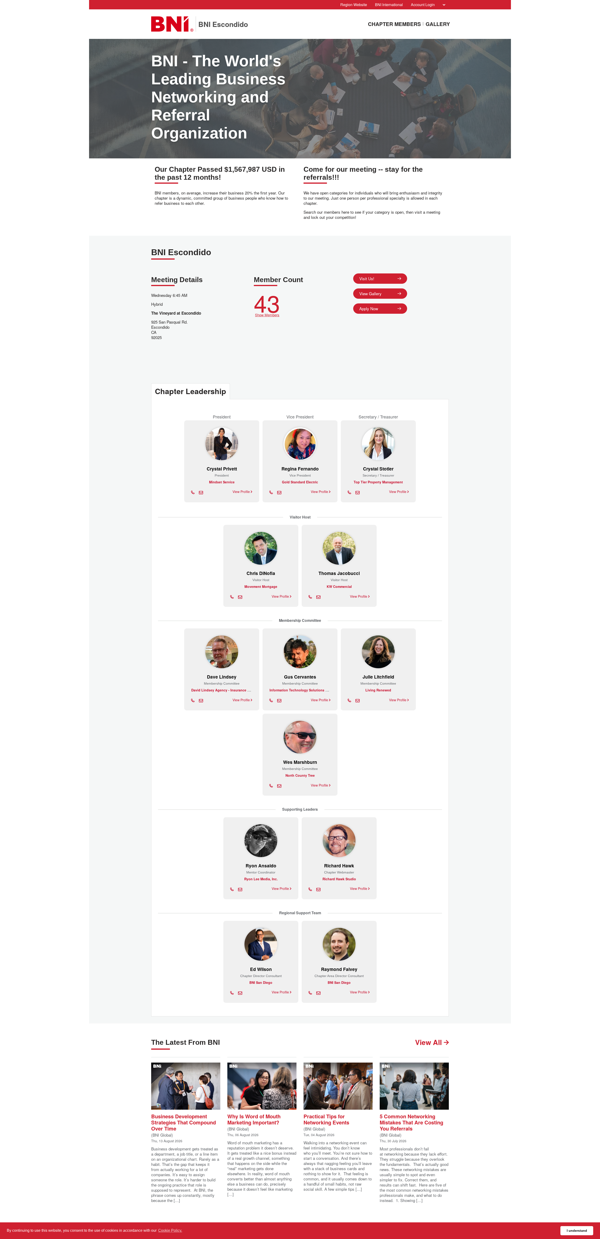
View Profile (241, 491)
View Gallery (370, 293)
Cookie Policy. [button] (170, 1230)
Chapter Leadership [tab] (190, 391)
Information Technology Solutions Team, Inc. (305, 690)
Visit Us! (366, 278)
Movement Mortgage (260, 586)
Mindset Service (222, 482)
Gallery (438, 24)
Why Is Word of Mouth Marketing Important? (254, 1118)
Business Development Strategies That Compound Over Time (183, 1121)
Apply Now (368, 308)
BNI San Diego (339, 982)
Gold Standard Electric (300, 482)
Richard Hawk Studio (339, 879)
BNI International (389, 4)
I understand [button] (577, 1230)
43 (267, 304)
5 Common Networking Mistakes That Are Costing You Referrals (411, 1121)
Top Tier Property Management (378, 482)
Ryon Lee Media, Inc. (261, 879)
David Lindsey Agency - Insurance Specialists (228, 690)
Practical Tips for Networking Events (326, 1118)
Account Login (423, 4)
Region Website (353, 4)
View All (429, 1042)
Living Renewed (378, 690)
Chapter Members (394, 24)
